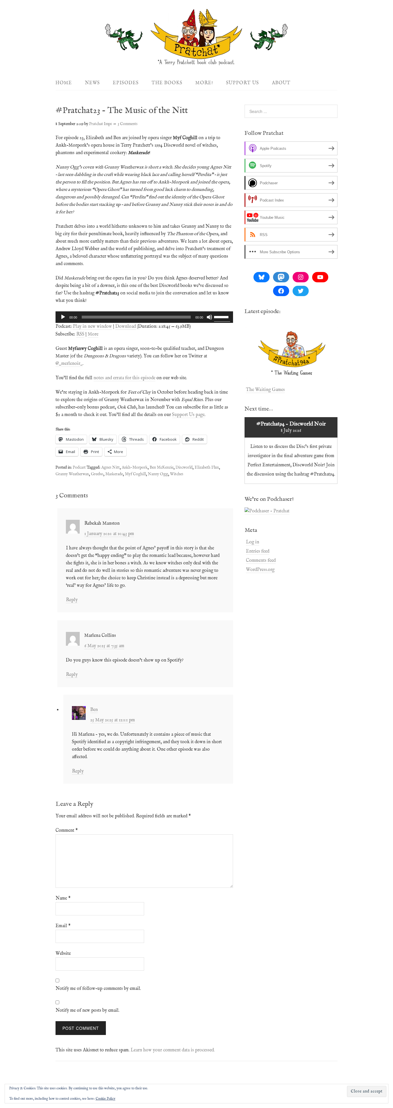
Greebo (97, 474)
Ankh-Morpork (135, 467)
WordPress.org (260, 570)
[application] (144, 317)
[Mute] (209, 317)
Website (63, 953)
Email (63, 926)
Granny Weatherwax (72, 474)
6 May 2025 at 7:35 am (104, 646)
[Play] (63, 317)
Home (64, 83)
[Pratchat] (196, 62)
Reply (72, 600)
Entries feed (257, 551)
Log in (252, 542)
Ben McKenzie (161, 467)
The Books (167, 83)
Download (125, 326)
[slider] (222, 316)
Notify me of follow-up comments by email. (98, 989)
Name (63, 898)
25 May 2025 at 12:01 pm (112, 720)
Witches (176, 474)
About (281, 83)
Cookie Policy (105, 1099)
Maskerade (114, 474)
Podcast (79, 467)
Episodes (126, 83)
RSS (80, 334)
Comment (67, 830)
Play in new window (92, 326)
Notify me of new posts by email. (87, 1010)
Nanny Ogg (158, 474)
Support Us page (188, 415)
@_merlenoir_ (69, 364)
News (92, 83)
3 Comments (128, 123)
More (93, 334)
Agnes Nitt (110, 467)
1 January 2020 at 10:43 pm (109, 534)
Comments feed (261, 560)
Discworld (183, 467)
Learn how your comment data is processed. (173, 1050)
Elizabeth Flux (206, 467)
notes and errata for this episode (124, 378)
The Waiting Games (265, 390)
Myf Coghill (135, 474)
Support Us (242, 83)
